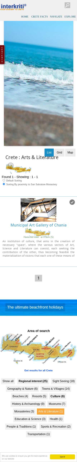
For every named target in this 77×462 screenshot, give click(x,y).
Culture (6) (57, 401)
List (49, 157)
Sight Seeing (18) (63, 386)
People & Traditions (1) (21, 432)
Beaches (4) (20, 401)
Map (70, 157)
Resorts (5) (39, 401)
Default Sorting (14, 185)
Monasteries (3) (24, 416)
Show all (8, 386)
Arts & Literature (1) (50, 416)
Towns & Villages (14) (56, 394)
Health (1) (56, 424)
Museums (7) (57, 409)
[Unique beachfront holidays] (38, 314)
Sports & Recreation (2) (56, 432)
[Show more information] (2, 266)
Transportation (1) (38, 439)
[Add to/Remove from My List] (72, 207)
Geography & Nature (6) (22, 394)
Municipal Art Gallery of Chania (39, 230)
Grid (59, 157)
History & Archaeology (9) (28, 409)
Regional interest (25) (33, 386)
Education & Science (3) (30, 424)
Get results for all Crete (38, 375)
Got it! (62, 456)
